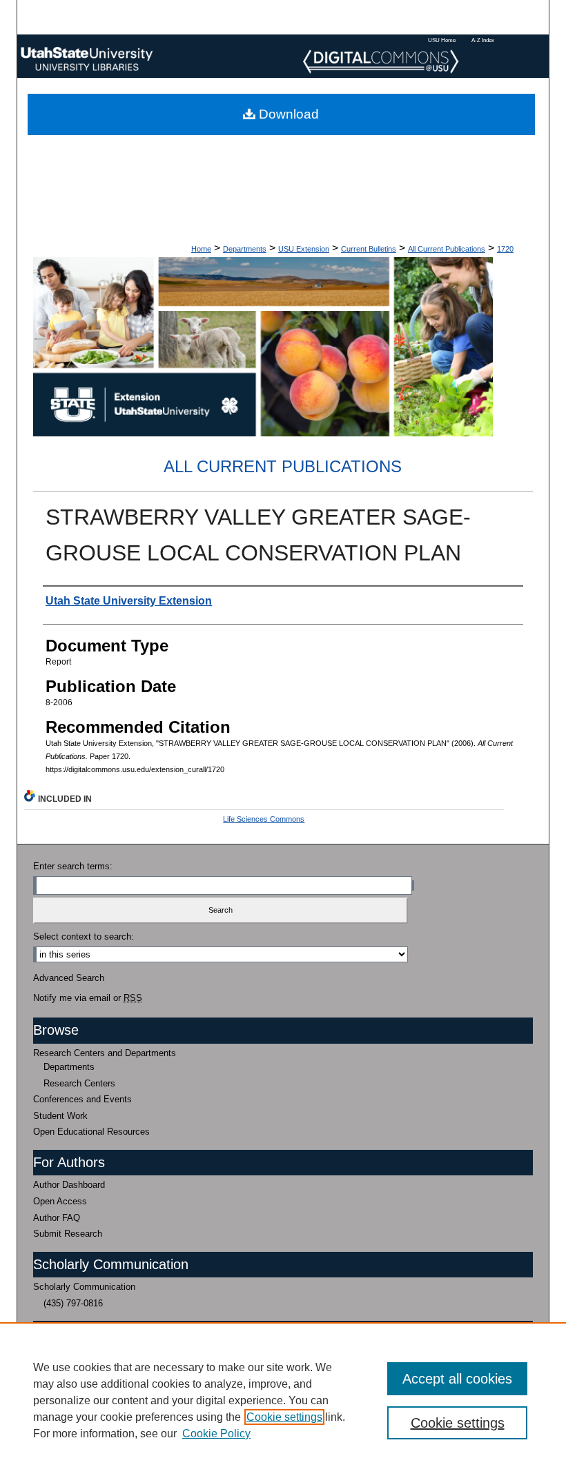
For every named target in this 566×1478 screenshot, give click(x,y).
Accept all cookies (457, 1378)
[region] (283, 1400)
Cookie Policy (216, 1433)
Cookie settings (284, 1417)
